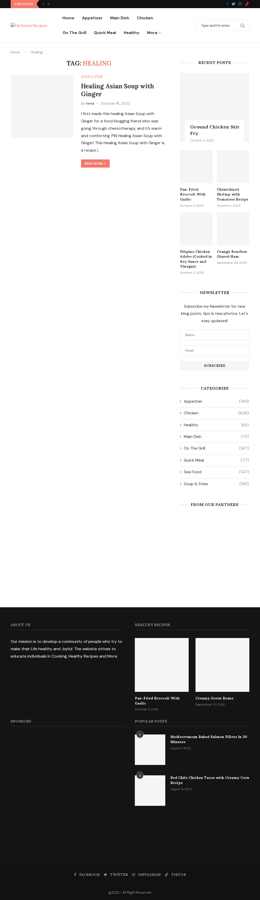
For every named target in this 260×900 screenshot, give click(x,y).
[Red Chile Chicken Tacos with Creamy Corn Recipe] (150, 790)
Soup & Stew (92, 77)
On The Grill (74, 32)
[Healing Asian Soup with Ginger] (42, 106)
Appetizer (92, 18)
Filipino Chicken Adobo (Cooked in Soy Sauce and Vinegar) (196, 259)
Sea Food (216, 471)
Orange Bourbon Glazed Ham (232, 254)
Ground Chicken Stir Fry (215, 130)
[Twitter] (233, 4)
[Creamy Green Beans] (222, 665)
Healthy (131, 32)
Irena (90, 103)
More (152, 32)
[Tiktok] (247, 4)
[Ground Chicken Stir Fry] (214, 107)
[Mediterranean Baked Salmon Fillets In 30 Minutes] (150, 749)
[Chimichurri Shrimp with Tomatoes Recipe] (233, 166)
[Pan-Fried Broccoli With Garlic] (196, 166)
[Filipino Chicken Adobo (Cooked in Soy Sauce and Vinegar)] (196, 228)
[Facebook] (227, 4)
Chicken (145, 18)
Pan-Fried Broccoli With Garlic (193, 194)
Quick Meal (105, 32)
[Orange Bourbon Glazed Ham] (233, 228)
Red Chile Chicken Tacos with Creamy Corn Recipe (209, 780)
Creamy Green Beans (214, 698)
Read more (94, 163)
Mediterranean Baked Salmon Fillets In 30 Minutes (208, 739)
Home (68, 18)
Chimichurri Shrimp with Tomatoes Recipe (232, 194)
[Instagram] (240, 4)
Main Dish (119, 18)
